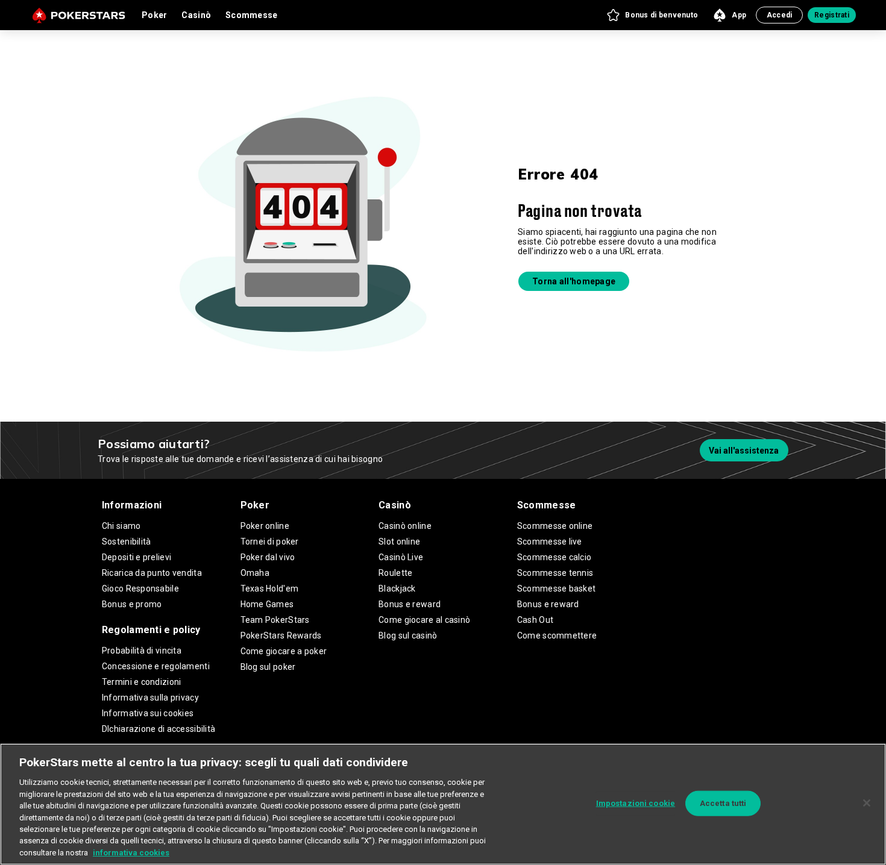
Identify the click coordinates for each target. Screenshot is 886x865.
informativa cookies (131, 852)
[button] (652, 15)
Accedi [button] (780, 15)
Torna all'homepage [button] (573, 281)
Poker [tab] (154, 15)
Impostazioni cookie (635, 803)
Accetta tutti (723, 803)
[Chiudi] (866, 803)
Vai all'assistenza (744, 450)
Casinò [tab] (196, 15)
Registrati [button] (831, 15)
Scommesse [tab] (251, 15)
